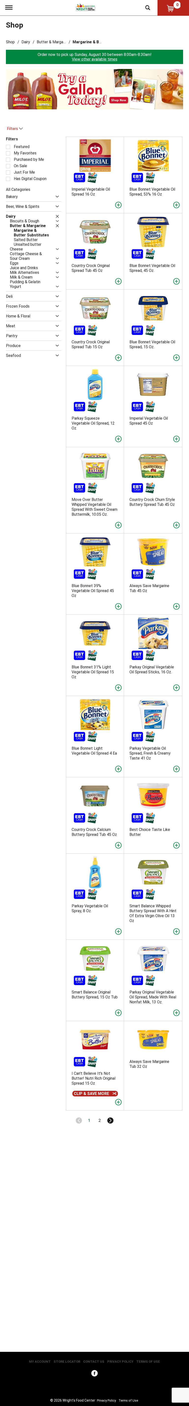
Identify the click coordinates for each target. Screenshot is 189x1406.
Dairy (25, 42)
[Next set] (110, 1120)
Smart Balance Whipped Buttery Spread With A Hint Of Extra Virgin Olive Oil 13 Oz (152, 913)
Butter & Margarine (53, 42)
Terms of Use (148, 1361)
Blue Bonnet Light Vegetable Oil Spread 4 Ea (94, 751)
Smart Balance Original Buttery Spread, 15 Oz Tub (95, 994)
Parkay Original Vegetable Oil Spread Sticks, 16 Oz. (151, 669)
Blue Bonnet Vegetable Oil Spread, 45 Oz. (152, 268)
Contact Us (93, 1361)
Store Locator (67, 1361)
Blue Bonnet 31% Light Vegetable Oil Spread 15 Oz (93, 672)
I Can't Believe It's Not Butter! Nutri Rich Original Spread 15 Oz (93, 1078)
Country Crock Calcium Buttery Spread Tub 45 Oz (94, 832)
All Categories (18, 189)
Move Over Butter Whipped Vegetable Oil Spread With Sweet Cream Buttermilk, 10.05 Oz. (94, 507)
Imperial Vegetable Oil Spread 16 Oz (91, 192)
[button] (91, 101)
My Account (40, 1361)
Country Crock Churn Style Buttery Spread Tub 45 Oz (152, 502)
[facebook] (94, 1374)
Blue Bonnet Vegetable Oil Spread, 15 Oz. (152, 344)
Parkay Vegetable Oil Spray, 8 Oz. (90, 908)
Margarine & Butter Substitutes (102, 42)
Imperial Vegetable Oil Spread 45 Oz (148, 421)
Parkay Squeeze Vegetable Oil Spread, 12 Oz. (93, 423)
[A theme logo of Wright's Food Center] (85, 7)
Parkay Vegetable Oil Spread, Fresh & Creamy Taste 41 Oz (150, 753)
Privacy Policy (120, 1361)
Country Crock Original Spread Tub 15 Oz (91, 344)
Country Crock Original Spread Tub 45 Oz (91, 268)
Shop (10, 42)
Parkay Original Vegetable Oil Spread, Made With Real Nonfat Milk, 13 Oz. (152, 997)
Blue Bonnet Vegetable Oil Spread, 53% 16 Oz (152, 192)
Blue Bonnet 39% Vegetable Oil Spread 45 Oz (93, 590)
